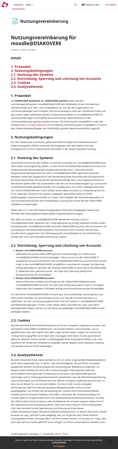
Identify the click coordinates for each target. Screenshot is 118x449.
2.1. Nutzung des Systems (32, 74)
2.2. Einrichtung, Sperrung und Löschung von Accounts (56, 78)
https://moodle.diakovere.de (35, 124)
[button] (76, 4)
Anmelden (110, 4)
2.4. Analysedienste (27, 86)
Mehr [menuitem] (28, 4)
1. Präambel (21, 66)
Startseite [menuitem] (18, 4)
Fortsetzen (59, 446)
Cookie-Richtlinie (59, 442)
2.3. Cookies (20, 82)
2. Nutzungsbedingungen (32, 70)
